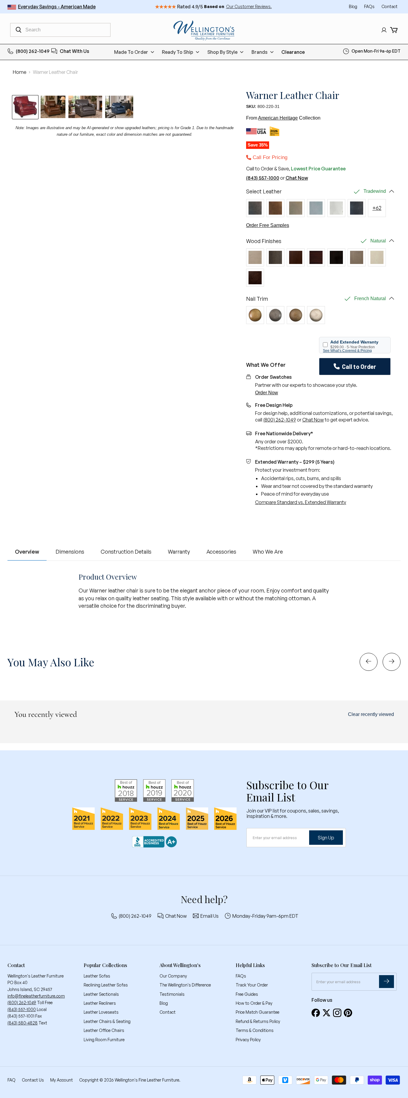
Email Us (209, 916)
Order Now (266, 392)
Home (19, 72)
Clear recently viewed (371, 714)
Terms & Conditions (255, 1030)
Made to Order (131, 52)
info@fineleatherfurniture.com (36, 995)
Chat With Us (74, 51)
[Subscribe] (386, 981)
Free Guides (247, 994)
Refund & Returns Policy (258, 1021)
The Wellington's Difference (185, 984)
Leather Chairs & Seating (107, 1021)
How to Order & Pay (254, 1003)
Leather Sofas (97, 975)
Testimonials (172, 994)
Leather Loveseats (101, 1012)
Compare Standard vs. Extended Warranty (300, 502)
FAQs (369, 6)
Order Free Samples (267, 225)
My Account (61, 1079)
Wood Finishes (263, 241)
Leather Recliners (100, 1003)
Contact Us (33, 1079)
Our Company (173, 975)
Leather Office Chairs (104, 1030)
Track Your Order (252, 984)
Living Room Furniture (104, 1039)
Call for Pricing (269, 157)
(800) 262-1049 (33, 51)
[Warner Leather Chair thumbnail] (53, 107)
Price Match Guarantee (257, 1012)
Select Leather (264, 191)
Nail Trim (257, 299)
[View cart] (394, 30)
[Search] (18, 29)
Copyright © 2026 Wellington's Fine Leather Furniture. (129, 1079)
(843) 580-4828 (22, 1022)
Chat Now (297, 178)
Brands (259, 52)
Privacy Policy (248, 1039)
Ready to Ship (177, 52)
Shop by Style (222, 52)
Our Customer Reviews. (249, 6)
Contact (389, 6)
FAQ (11, 1079)
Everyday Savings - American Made (57, 7)
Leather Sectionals (101, 994)
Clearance (293, 52)
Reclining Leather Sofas (106, 984)
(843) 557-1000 (262, 178)
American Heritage (278, 117)
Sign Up (326, 837)
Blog (353, 6)
